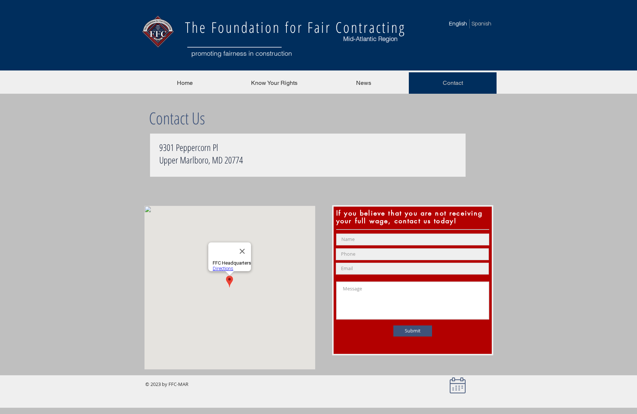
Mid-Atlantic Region (370, 38)
